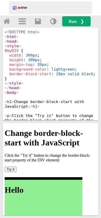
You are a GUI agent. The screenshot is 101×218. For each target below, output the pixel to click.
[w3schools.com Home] (6, 21)
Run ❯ (76, 21)
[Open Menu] (22, 21)
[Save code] (38, 21)
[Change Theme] (53, 21)
